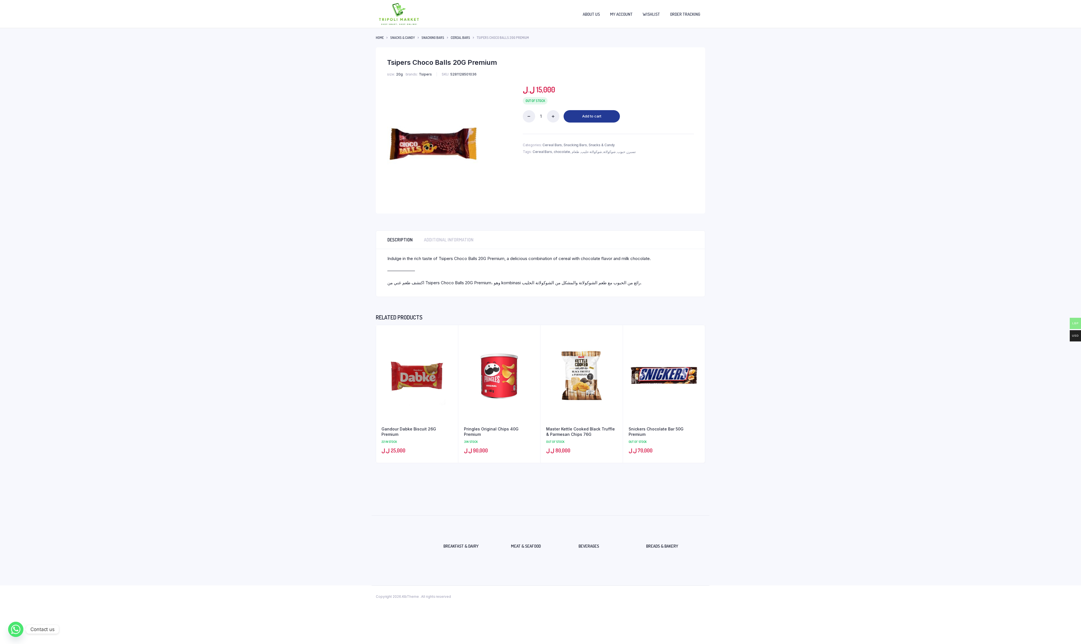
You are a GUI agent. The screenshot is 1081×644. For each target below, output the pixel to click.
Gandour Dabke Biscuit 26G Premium (408, 432)
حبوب (621, 152)
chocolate (562, 152)
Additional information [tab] (449, 240)
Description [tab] (400, 240)
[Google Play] (7, 334)
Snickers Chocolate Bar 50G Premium (656, 432)
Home (380, 37)
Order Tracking (685, 14)
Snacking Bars (432, 37)
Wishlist (651, 14)
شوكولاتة (609, 152)
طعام (575, 152)
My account (621, 14)
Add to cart (591, 116)
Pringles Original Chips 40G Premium (491, 432)
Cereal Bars (460, 37)
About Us (591, 14)
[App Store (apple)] (7, 319)
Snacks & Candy (402, 37)
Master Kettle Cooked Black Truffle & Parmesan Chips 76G (580, 432)
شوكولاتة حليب (591, 152)
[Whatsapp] (15, 629)
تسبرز (631, 152)
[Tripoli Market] (399, 14)
